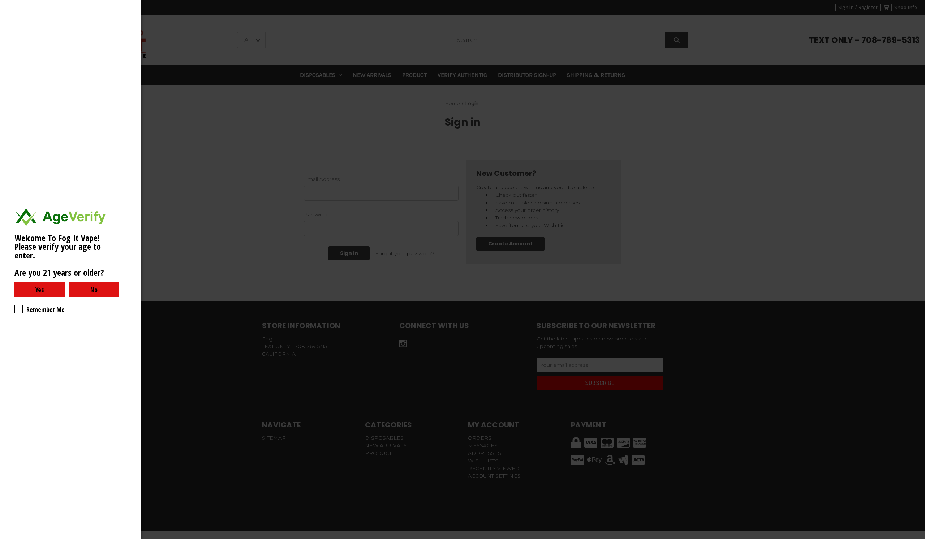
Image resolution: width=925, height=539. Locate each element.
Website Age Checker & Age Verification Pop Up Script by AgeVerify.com (916, 537)
